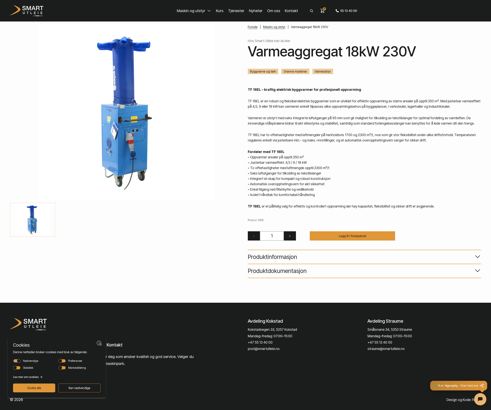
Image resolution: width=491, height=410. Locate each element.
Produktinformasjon (272, 256)
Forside (253, 27)
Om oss (273, 10)
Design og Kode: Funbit (464, 400)
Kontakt (291, 10)
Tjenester (236, 10)
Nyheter (256, 10)
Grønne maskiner (295, 71)
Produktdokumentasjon (277, 270)
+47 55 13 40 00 (260, 342)
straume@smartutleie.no (386, 349)
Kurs (219, 10)
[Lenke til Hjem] (65, 324)
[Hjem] (26, 11)
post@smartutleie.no (264, 349)
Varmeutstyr (323, 71)
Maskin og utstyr (191, 10)
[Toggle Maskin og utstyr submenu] (209, 10)
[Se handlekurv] (322, 11)
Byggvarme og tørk (263, 71)
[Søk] (311, 10)
